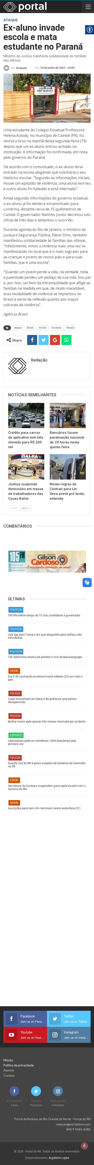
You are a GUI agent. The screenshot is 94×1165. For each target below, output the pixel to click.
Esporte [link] (16, 735)
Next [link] (24, 508)
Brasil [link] (30, 327)
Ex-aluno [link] (56, 327)
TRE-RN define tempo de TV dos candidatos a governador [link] (44, 615)
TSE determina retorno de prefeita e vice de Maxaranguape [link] (45, 657)
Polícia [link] (15, 693)
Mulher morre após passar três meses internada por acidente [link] (47, 721)
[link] (15, 68)
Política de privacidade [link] (18, 1065)
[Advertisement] (47, 859)
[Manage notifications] (84, 1145)
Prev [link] (14, 508)
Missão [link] (8, 1060)
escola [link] (42, 327)
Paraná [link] (70, 327)
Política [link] (16, 609)
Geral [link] (14, 670)
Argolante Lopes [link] (59, 1158)
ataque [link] (18, 327)
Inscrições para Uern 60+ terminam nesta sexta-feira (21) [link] (44, 808)
